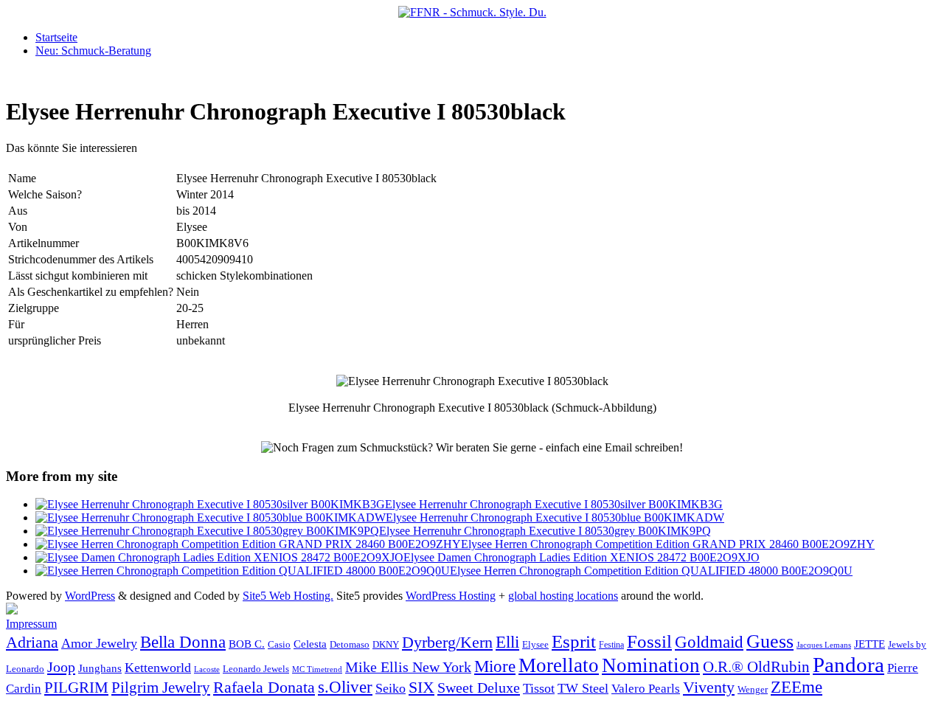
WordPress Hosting (451, 595)
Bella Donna (183, 641)
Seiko (390, 688)
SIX (421, 687)
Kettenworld (158, 667)
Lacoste (207, 669)
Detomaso (349, 645)
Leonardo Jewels (256, 669)
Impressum (31, 623)
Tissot (539, 688)
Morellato (558, 665)
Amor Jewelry (99, 643)
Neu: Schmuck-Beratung (93, 50)
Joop (61, 667)
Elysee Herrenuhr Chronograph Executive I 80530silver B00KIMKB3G (554, 504)
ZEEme (796, 686)
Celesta (310, 643)
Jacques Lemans (823, 644)
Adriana (32, 642)
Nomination (651, 665)
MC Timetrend (317, 669)
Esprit (574, 641)
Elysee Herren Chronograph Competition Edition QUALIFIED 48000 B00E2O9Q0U (651, 570)
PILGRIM (76, 687)
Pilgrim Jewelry (160, 687)
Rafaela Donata (264, 687)
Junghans (100, 668)
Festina (611, 644)
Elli (507, 641)
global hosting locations (563, 595)
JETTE (869, 643)
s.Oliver (345, 687)
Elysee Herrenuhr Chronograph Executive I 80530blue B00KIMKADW (555, 517)
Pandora (848, 664)
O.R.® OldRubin (756, 667)
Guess (770, 641)
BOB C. (247, 644)
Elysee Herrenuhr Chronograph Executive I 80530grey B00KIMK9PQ (545, 530)
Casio (279, 645)
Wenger (753, 689)
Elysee (535, 644)
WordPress (90, 595)
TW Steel (583, 688)
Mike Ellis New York (408, 667)
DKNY (385, 645)
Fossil (649, 641)
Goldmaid (709, 641)
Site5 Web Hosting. (288, 595)
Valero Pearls (645, 689)
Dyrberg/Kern (447, 642)
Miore (495, 666)
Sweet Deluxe (478, 687)
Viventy (709, 687)
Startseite (56, 37)
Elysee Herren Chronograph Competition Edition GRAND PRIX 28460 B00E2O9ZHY (668, 544)
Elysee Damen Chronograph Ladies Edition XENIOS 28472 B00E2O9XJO (581, 557)
